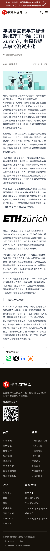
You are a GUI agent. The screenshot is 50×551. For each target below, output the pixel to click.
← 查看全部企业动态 (12, 54)
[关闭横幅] (45, 4)
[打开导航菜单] (46, 12)
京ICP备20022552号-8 (14, 541)
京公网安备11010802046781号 (17, 545)
